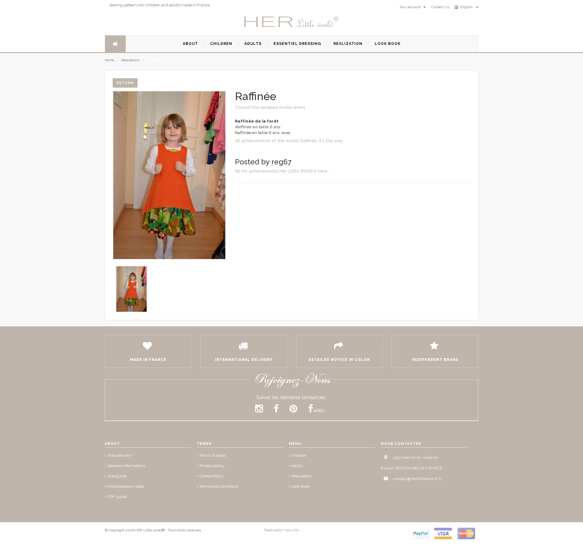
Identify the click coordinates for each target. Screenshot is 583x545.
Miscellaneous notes (125, 486)
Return (125, 83)
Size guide (116, 476)
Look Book (301, 486)
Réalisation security (281, 530)
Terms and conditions (218, 486)
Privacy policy (212, 465)
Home (109, 60)
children (299, 455)
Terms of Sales (212, 455)
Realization (302, 476)
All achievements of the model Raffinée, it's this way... (290, 140)
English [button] (467, 7)
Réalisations (130, 60)
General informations (126, 465)
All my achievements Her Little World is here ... (283, 171)
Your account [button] (411, 7)
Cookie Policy (211, 476)
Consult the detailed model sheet (270, 107)
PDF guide (117, 496)
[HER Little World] (291, 22)
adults (297, 465)
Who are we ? (119, 455)
